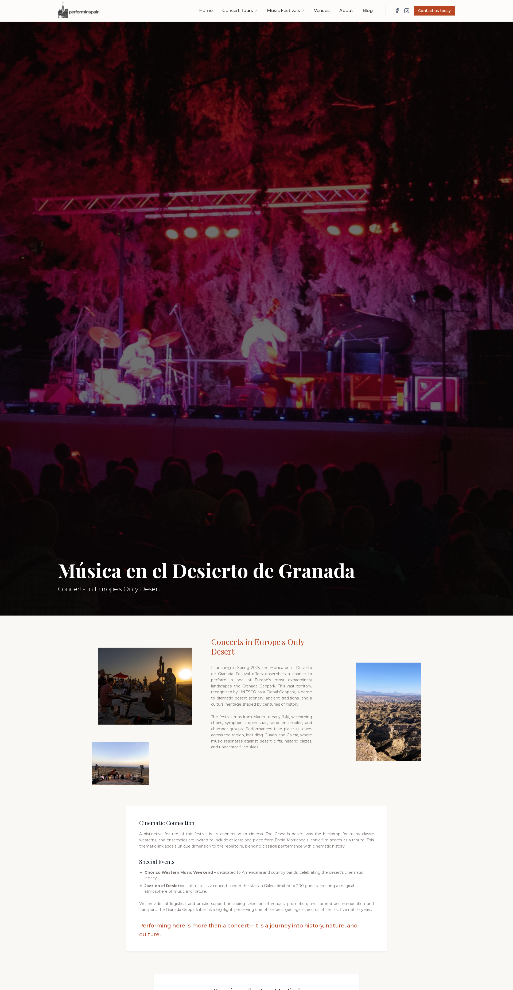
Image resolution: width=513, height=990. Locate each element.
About (346, 10)
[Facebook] (397, 10)
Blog (368, 10)
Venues (322, 10)
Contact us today (434, 10)
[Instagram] (406, 10)
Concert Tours (237, 10)
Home (206, 10)
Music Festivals (283, 10)
